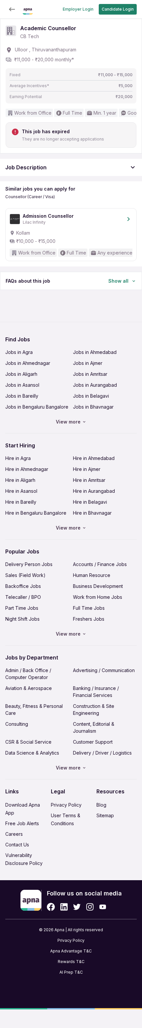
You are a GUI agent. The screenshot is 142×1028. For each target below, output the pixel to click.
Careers (14, 834)
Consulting (16, 724)
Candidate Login (118, 9)
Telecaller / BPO (23, 597)
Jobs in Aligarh (21, 374)
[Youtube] (102, 906)
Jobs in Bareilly (21, 396)
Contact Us (17, 844)
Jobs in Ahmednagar (27, 363)
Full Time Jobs (89, 608)
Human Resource (91, 575)
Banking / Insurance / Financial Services (96, 691)
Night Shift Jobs (22, 619)
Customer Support (93, 742)
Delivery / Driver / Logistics (102, 753)
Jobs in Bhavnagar (93, 407)
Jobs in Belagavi (91, 396)
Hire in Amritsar (89, 480)
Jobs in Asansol (22, 385)
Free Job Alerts (22, 823)
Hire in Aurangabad (94, 491)
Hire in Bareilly (20, 502)
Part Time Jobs (21, 608)
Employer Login (78, 9)
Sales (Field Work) (25, 575)
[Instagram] (90, 907)
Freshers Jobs (88, 619)
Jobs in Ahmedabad (95, 352)
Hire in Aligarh (20, 480)
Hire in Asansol (21, 491)
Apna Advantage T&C (71, 950)
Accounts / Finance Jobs (100, 564)
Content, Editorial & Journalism (93, 727)
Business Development (98, 586)
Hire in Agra (18, 458)
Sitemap (105, 815)
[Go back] (11, 9)
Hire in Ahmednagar (26, 469)
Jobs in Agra (19, 352)
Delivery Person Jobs (29, 564)
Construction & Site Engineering (93, 709)
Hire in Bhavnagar (92, 513)
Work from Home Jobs (97, 597)
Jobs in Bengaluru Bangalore (36, 407)
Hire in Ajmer (86, 469)
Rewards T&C (71, 961)
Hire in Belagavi (90, 502)
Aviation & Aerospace (28, 688)
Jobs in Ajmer (87, 363)
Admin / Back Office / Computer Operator (28, 673)
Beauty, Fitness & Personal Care (34, 709)
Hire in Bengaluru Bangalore (35, 513)
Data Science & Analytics (32, 753)
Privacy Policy (66, 805)
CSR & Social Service (28, 742)
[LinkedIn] (64, 907)
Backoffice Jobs (23, 586)
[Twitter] (77, 907)
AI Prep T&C (71, 972)
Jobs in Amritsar (90, 374)
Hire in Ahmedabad (94, 458)
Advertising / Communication (104, 670)
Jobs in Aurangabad (95, 385)
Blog (101, 805)
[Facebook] (51, 907)
